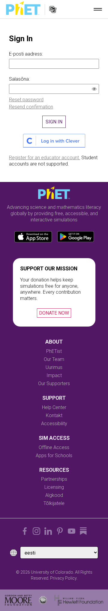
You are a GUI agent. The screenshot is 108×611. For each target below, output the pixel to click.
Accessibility (54, 423)
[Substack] (83, 531)
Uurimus (54, 367)
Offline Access (54, 447)
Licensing (54, 487)
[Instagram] (36, 531)
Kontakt (54, 415)
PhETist (54, 351)
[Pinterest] (59, 531)
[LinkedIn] (48, 531)
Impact (54, 375)
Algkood (54, 495)
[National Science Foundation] (43, 600)
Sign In (54, 122)
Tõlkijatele (54, 503)
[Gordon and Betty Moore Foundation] (18, 600)
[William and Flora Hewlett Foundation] (78, 600)
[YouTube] (71, 531)
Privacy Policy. (63, 578)
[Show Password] (95, 89)
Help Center (54, 407)
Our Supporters (54, 383)
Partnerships (54, 479)
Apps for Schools (54, 455)
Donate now (54, 313)
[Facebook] (24, 531)
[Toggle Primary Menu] (97, 9)
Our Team (54, 359)
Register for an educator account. (44, 157)
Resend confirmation (31, 107)
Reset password (26, 99)
